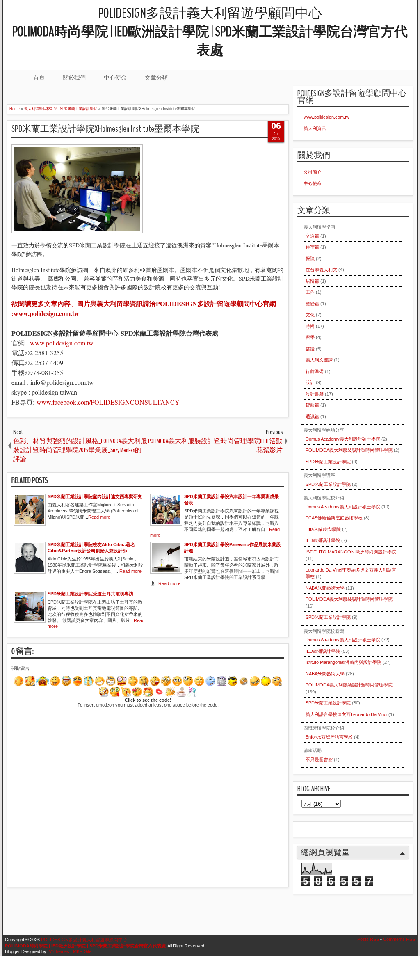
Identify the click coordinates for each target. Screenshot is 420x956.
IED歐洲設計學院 (323, 540)
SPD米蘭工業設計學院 (328, 461)
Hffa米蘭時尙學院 (323, 529)
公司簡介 (313, 171)
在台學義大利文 (321, 269)
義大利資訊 (315, 128)
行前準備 (315, 371)
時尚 (310, 326)
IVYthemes (58, 951)
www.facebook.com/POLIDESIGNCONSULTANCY (108, 402)
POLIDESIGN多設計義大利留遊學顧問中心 (210, 31)
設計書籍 (315, 393)
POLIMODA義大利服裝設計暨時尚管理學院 (349, 450)
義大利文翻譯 (319, 359)
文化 (310, 314)
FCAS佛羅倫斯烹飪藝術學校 (334, 517)
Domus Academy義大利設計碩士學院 (343, 439)
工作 (310, 292)
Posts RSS (368, 939)
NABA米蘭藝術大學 (325, 587)
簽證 (310, 348)
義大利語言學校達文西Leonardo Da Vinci (346, 714)
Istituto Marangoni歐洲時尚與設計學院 (343, 662)
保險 (310, 258)
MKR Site (82, 951)
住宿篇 (312, 247)
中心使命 (115, 77)
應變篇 (312, 303)
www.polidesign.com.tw (62, 342)
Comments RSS (399, 939)
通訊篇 (312, 416)
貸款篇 (312, 405)
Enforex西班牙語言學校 (329, 736)
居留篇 (312, 281)
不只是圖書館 (319, 759)
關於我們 (74, 77)
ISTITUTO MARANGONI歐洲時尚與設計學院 (351, 551)
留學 (310, 337)
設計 (310, 382)
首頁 (39, 77)
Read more (99, 517)
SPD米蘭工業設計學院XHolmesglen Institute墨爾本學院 (105, 129)
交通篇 (312, 235)
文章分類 (156, 77)
